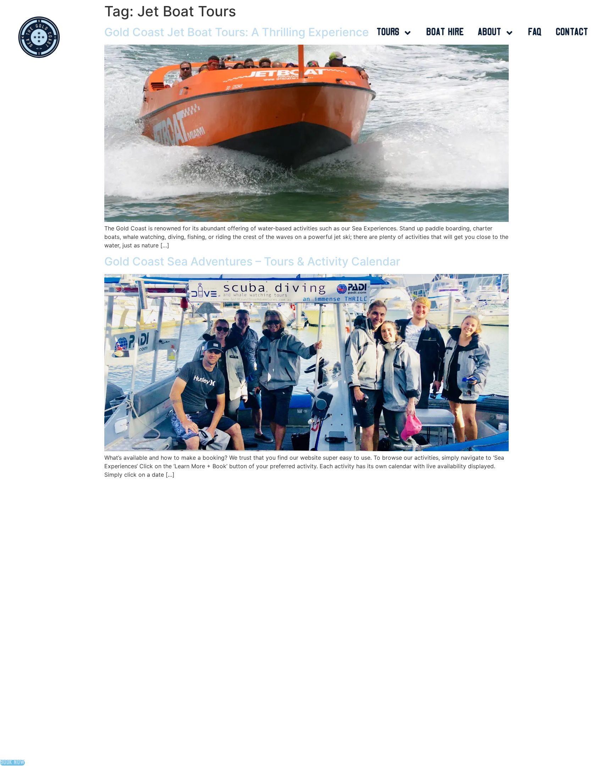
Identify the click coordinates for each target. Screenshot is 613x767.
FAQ (535, 33)
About (489, 33)
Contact (572, 33)
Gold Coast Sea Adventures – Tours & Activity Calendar (252, 261)
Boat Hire (445, 33)
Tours (388, 33)
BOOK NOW (12, 763)
